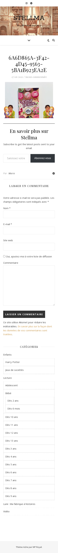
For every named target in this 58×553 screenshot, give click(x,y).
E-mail (7, 224)
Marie (12, 173)
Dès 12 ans (11, 432)
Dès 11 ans (11, 424)
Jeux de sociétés (14, 370)
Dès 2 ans (13, 400)
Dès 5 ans (10, 464)
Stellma (29, 18)
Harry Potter (12, 362)
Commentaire (10, 262)
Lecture (7, 377)
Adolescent (11, 385)
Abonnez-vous (42, 158)
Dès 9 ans (10, 496)
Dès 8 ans (10, 488)
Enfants (7, 354)
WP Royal (37, 547)
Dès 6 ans (10, 472)
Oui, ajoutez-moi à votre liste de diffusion (28, 256)
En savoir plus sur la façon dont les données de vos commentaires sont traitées (27, 330)
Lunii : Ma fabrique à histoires (19, 504)
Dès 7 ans (10, 480)
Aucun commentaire (36, 76)
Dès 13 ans (11, 440)
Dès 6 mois (13, 408)
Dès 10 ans (11, 417)
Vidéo (6, 511)
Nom (6, 208)
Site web (8, 240)
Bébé (8, 393)
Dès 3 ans (10, 448)
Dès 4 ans (10, 456)
